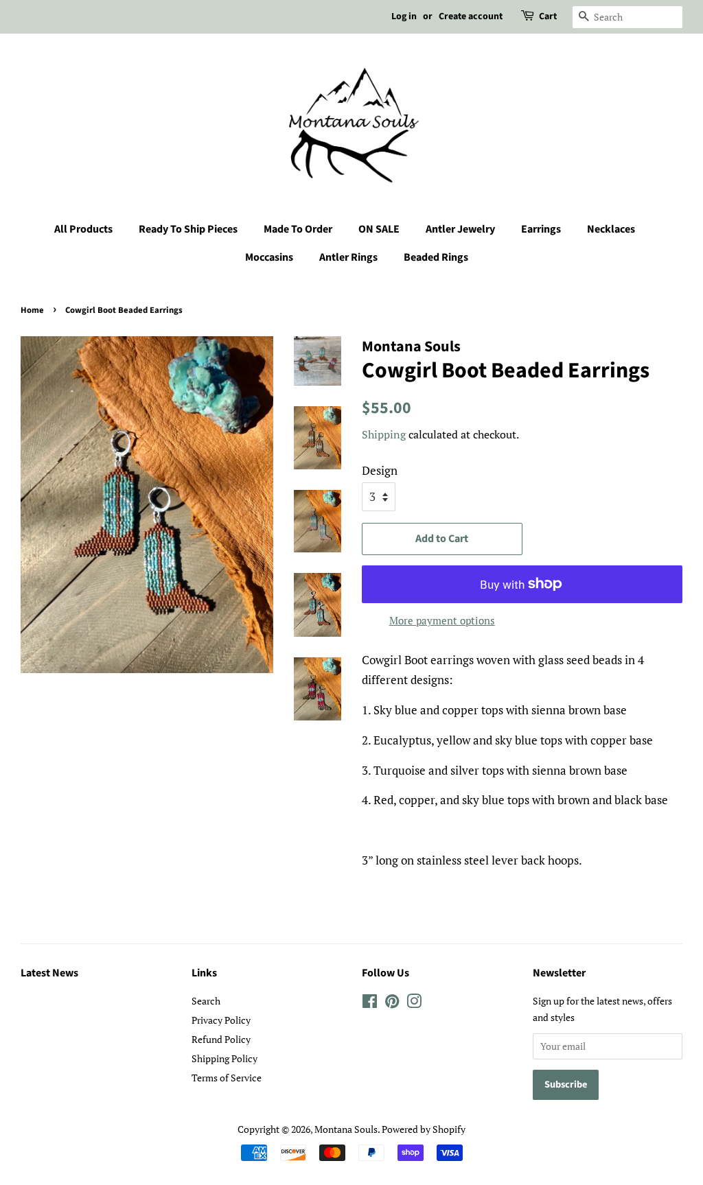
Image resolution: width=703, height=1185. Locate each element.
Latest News (49, 973)
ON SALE (379, 229)
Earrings (541, 229)
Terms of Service (227, 1077)
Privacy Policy (221, 1019)
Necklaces (611, 229)
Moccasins (269, 257)
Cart (548, 16)
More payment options (442, 620)
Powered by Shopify (423, 1129)
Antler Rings (348, 257)
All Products (83, 229)
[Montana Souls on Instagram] (414, 1003)
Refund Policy (221, 1039)
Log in (404, 16)
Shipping (384, 434)
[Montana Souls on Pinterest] (392, 1003)
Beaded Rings (436, 257)
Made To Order (298, 229)
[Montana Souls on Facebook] (370, 1003)
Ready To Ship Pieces (188, 229)
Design (379, 470)
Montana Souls (346, 1129)
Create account (471, 16)
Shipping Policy (224, 1058)
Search (206, 1000)
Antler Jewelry (460, 229)
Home (32, 310)
